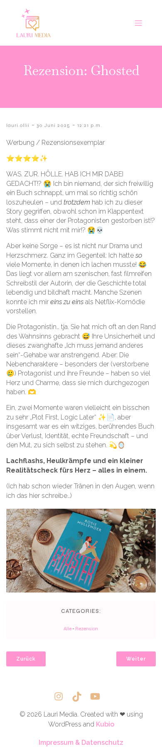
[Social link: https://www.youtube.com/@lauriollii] (99, 696)
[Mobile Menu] (138, 23)
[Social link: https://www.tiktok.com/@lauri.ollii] (81, 696)
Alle (67, 629)
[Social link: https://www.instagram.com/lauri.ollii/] (63, 696)
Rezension (86, 629)
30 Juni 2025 (53, 125)
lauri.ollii (17, 125)
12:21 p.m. (89, 125)
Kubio (105, 724)
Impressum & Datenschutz (81, 742)
